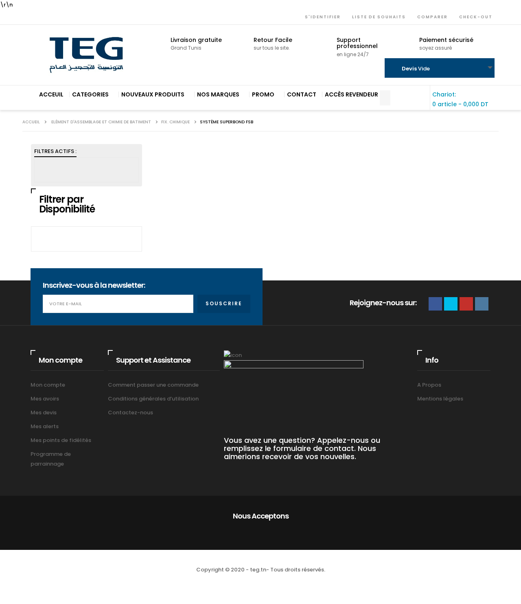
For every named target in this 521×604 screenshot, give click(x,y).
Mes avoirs (45, 399)
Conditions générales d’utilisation (153, 399)
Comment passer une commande (153, 385)
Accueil (31, 122)
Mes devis (44, 412)
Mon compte (48, 385)
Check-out (474, 17)
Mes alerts (45, 426)
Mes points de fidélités (61, 440)
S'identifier (321, 17)
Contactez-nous (130, 412)
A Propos (429, 385)
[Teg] (86, 55)
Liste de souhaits (377, 17)
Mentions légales (440, 399)
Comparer (431, 17)
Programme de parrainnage (51, 459)
